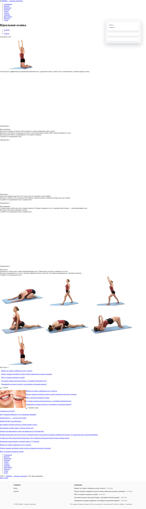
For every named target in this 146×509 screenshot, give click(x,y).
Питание (7, 9)
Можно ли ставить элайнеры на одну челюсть (16, 371)
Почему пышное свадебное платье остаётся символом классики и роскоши (26, 374)
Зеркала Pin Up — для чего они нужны (13, 418)
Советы (6, 13)
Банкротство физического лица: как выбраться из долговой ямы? (22, 431)
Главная (6, 30)
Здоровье (7, 15)
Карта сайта (4, 478)
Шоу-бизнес (8, 17)
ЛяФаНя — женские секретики (16, 476)
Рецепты (7, 18)
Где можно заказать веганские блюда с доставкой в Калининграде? (24, 381)
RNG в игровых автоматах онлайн (13, 377)
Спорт (6, 20)
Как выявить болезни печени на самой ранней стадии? (18, 424)
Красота (6, 6)
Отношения (8, 4)
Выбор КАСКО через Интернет (10, 421)
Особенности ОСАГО (7, 411)
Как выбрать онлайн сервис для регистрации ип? (16, 428)
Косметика (7, 8)
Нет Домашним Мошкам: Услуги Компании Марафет (18, 414)
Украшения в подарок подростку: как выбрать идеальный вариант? (24, 384)
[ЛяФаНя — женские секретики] (11, 1)
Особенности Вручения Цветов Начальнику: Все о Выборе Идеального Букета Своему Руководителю (34, 438)
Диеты (6, 11)
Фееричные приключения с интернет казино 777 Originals (19, 441)
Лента (6, 473)
